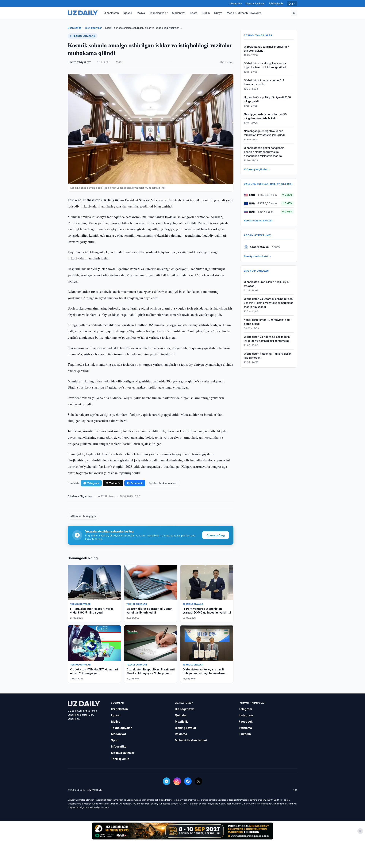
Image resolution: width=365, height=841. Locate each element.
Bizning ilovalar (185, 728)
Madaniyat (178, 12)
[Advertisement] (182, 831)
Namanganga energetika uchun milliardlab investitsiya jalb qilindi (264, 133)
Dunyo (218, 12)
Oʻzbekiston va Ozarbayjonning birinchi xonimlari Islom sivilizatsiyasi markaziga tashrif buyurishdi (269, 303)
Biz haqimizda (184, 709)
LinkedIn (245, 734)
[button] (294, 13)
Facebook (136, 483)
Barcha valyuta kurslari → (259, 220)
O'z (291, 3)
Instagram (246, 715)
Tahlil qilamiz (276, 3)
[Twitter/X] (198, 781)
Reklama (181, 734)
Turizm (205, 12)
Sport (193, 12)
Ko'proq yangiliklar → (257, 169)
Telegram (93, 483)
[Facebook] (188, 781)
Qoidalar (181, 715)
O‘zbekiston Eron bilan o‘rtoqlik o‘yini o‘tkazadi (266, 284)
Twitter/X (114, 483)
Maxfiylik (181, 721)
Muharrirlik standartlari (191, 740)
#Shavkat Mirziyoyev (84, 516)
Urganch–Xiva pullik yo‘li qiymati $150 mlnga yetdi (267, 99)
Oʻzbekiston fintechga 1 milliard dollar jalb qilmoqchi (267, 355)
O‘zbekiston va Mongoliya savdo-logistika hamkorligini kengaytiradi (265, 65)
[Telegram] (166, 781)
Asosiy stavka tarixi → (257, 256)
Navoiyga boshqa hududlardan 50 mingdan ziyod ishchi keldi (265, 116)
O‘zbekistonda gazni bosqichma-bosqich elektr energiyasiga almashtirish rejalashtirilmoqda (265, 152)
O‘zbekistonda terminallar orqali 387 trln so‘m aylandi (266, 48)
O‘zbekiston (111, 12)
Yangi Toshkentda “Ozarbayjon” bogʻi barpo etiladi (267, 322)
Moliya (141, 12)
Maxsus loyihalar (255, 3)
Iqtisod (127, 12)
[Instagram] (177, 781)
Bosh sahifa (74, 27)
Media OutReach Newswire (244, 12)
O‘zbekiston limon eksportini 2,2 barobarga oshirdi (264, 82)
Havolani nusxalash (165, 483)
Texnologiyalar (158, 12)
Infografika (235, 3)
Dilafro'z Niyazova (79, 62)
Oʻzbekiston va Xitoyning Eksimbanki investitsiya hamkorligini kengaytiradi (267, 338)
